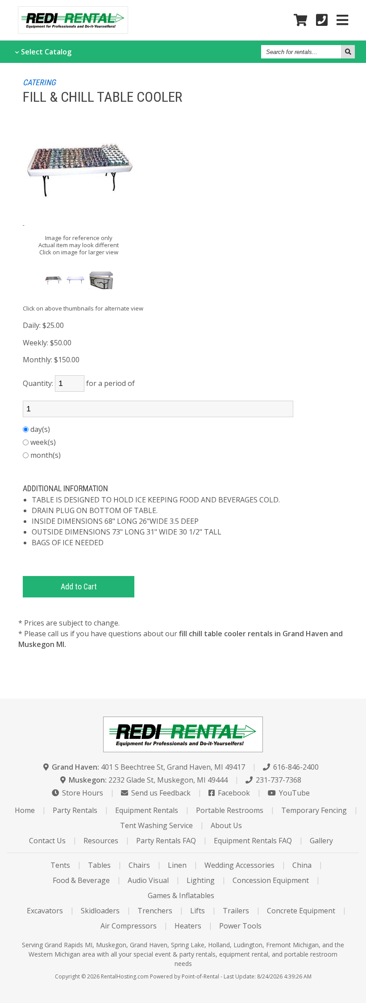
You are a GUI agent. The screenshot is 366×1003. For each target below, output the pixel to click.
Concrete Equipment (301, 911)
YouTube (293, 793)
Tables (99, 865)
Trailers (236, 911)
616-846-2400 (295, 767)
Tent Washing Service (156, 825)
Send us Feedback (160, 793)
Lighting (201, 880)
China (302, 865)
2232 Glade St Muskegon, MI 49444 (148, 780)
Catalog (46, 52)
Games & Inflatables (181, 895)
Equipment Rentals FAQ (253, 841)
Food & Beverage (81, 880)
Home (25, 810)
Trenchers (154, 911)
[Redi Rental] (73, 30)
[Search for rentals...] (348, 51)
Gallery (321, 841)
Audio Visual (148, 880)
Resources (100, 841)
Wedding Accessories (239, 865)
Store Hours (81, 793)
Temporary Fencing (314, 810)
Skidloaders (100, 911)
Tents (60, 865)
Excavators (45, 911)
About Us (226, 825)
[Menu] (342, 20)
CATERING (39, 82)
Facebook (233, 793)
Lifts (197, 911)
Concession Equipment (271, 880)
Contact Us (47, 841)
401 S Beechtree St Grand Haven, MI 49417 (148, 767)
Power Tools (240, 926)
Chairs (139, 865)
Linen (177, 865)
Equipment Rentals (146, 810)
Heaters (188, 926)
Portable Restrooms (229, 810)
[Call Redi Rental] (322, 20)
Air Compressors (128, 926)
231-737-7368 (277, 780)
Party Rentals (75, 810)
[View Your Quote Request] (300, 20)
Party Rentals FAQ (166, 841)
